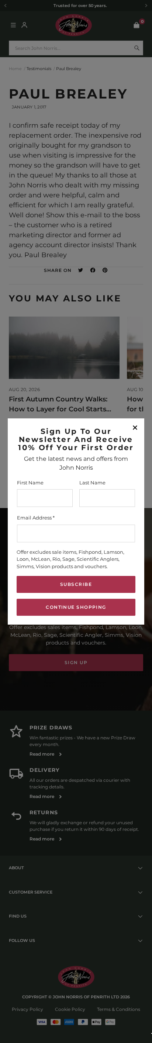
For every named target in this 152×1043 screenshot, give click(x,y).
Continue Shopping (76, 607)
